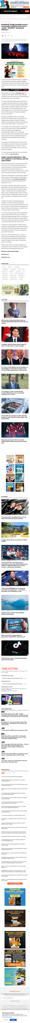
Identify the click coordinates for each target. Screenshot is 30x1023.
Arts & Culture (8, 21)
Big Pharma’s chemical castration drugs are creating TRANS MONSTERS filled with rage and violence (14, 321)
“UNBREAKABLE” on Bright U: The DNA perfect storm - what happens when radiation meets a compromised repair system (13, 871)
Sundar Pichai (20, 40)
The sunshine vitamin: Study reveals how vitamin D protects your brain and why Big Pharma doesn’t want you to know (14, 862)
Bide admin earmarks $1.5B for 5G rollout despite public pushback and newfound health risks (14, 441)
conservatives (5, 269)
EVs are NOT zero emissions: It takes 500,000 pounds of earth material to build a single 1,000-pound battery (14, 417)
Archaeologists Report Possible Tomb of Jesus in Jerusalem (13, 836)
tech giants (24, 40)
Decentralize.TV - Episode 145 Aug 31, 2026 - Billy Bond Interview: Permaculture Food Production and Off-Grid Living (14, 723)
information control (19, 273)
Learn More (6, 1019)
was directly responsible (19, 179)
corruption (4, 271)
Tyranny (12, 41)
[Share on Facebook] (5, 35)
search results (10, 40)
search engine (6, 40)
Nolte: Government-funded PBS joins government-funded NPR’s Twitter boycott (13, 636)
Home (2, 21)
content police (21, 269)
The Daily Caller (7, 41)
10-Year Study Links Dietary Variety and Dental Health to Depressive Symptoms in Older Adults (12, 803)
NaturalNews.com (5, 257)
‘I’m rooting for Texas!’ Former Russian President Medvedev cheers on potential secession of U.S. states (12, 393)
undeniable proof (20, 93)
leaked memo (5, 275)
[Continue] (27, 997)
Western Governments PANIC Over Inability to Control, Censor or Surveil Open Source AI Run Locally (14, 754)
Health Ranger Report (6, 709)
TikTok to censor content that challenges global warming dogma (12, 613)
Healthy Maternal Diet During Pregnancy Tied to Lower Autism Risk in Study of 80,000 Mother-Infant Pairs (13, 807)
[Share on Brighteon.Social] (2, 35)
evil (24, 271)
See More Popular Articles (15, 883)
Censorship (16, 267)
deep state (18, 271)
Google (11, 273)
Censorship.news (14, 154)
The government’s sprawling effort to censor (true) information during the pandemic (13, 517)
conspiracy (13, 269)
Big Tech (4, 267)
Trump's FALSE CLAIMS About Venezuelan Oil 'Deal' (14, 730)
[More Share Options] (11, 35)
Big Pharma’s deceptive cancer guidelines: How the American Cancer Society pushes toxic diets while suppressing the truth (13, 832)
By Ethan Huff (3, 32)
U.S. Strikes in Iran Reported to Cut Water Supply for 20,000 (13, 815)
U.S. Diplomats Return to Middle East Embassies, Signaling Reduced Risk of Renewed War (13, 794)
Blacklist (10, 267)
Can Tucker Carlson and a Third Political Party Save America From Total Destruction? (14, 761)
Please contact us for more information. (9, 690)
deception (12, 271)
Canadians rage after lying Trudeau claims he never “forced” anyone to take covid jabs (13, 345)
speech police (15, 40)
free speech (4, 273)
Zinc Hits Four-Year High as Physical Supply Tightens (11, 776)
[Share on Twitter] (8, 35)
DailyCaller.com (5, 254)
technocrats (3, 41)
